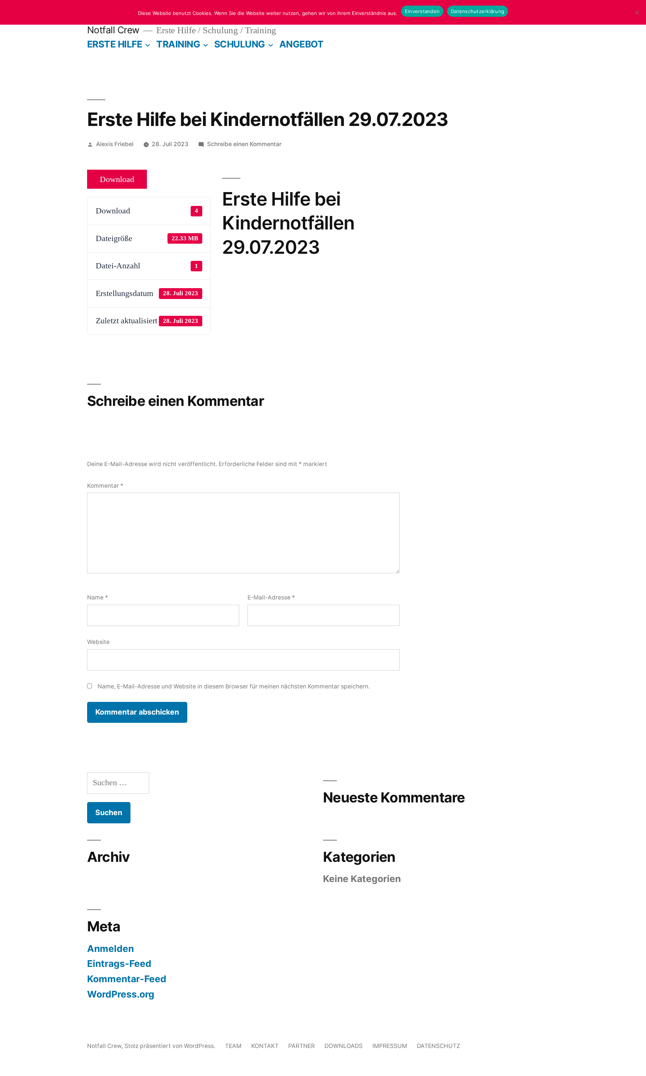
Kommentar (105, 485)
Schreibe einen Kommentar (244, 144)
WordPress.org (120, 994)
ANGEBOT (301, 44)
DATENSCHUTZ (438, 1045)
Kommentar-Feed (126, 978)
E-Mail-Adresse (271, 597)
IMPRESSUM (389, 1045)
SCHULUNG (239, 44)
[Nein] (636, 12)
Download (117, 179)
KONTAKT (265, 1045)
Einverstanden (422, 11)
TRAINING (178, 44)
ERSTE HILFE (114, 44)
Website (98, 641)
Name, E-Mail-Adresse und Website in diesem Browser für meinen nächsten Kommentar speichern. (234, 686)
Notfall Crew (113, 30)
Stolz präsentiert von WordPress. (170, 1045)
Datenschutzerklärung (477, 11)
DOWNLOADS (343, 1045)
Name (97, 597)
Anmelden (110, 948)
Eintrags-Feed (119, 963)
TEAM (233, 1045)
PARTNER (301, 1045)
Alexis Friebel (114, 144)
